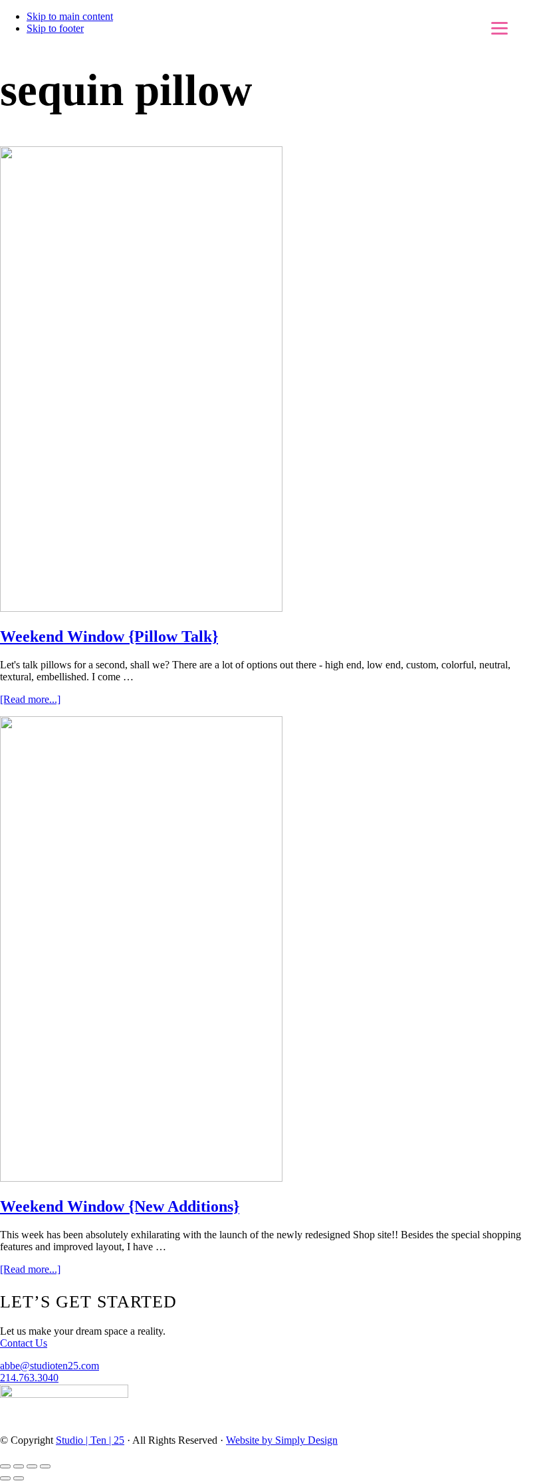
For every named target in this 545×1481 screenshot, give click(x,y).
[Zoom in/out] (45, 1466)
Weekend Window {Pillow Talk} (109, 636)
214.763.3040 (29, 1377)
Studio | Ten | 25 (90, 1440)
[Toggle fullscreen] (32, 1466)
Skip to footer (55, 28)
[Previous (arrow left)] (5, 1478)
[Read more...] (30, 699)
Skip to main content (70, 16)
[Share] (18, 1466)
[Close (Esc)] (5, 1466)
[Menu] (499, 28)
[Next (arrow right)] (18, 1478)
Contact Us (23, 1343)
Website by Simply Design (282, 1440)
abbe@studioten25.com (49, 1365)
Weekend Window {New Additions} (119, 1206)
